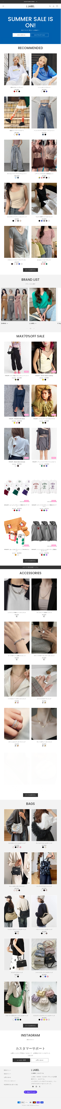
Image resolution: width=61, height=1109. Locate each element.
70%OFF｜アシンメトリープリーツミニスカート (44, 462)
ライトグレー (17, 264)
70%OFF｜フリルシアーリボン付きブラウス (44, 419)
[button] (3, 6)
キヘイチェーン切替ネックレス (44, 612)
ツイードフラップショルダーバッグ (44, 972)
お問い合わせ (39, 1060)
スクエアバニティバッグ (17, 972)
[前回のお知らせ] (3, 2)
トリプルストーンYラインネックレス (17, 699)
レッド (14, 91)
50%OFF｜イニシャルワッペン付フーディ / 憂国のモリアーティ (44, 550)
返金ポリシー (7, 1074)
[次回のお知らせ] (58, 2)
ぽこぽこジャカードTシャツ (44, 260)
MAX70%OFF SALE (39, 35)
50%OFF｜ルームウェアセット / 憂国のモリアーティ (16, 505)
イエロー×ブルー (39, 177)
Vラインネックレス (17, 786)
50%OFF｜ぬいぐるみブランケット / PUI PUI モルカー (16, 550)
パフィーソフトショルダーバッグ (44, 929)
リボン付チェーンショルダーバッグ (16, 843)
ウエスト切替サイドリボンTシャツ (44, 217)
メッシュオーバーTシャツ (44, 87)
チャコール (46, 221)
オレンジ (15, 555)
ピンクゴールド (18, 703)
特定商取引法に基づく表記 (11, 1084)
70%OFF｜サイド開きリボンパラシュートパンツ (17, 375)
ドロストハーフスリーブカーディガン (17, 260)
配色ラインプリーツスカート (17, 130)
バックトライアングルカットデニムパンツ (44, 130)
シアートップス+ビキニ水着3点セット (44, 173)
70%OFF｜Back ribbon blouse (17, 462)
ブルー (46, 91)
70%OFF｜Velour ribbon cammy (44, 375)
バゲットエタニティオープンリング (16, 742)
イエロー (43, 379)
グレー (18, 221)
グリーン (46, 264)
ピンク (44, 264)
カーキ (15, 379)
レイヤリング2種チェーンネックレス (17, 612)
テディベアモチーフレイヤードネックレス (44, 655)
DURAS (3, 323)
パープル (19, 510)
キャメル (17, 134)
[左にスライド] (27, 328)
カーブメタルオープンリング (44, 699)
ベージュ (20, 221)
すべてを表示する (30, 270)
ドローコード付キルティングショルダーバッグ (16, 1015)
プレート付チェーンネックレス (44, 742)
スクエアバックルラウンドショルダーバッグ (44, 1015)
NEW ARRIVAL (21, 35)
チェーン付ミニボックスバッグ (16, 886)
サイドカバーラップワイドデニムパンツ (17, 173)
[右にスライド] (34, 328)
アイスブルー (15, 177)
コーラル (42, 177)
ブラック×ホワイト (44, 177)
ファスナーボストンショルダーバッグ (17, 929)
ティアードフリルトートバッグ (44, 886)
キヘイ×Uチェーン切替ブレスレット (17, 655)
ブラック (19, 91)
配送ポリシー (7, 1070)
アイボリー (45, 847)
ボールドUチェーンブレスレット (44, 786)
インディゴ (43, 134)
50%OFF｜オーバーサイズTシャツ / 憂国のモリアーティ (44, 505)
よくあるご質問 (21, 1060)
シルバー (17, 616)
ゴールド (17, 91)
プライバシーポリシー (10, 1081)
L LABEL (32, 323)
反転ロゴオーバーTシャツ (17, 87)
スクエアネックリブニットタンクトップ (17, 217)
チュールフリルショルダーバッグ (44, 843)
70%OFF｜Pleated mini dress (17, 419)
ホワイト (42, 91)
